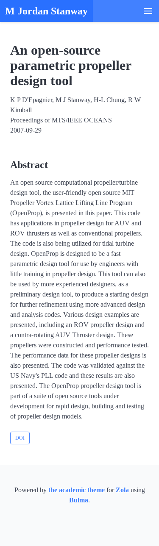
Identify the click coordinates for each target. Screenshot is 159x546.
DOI (20, 438)
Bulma (78, 500)
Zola (122, 489)
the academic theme (76, 489)
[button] (147, 11)
